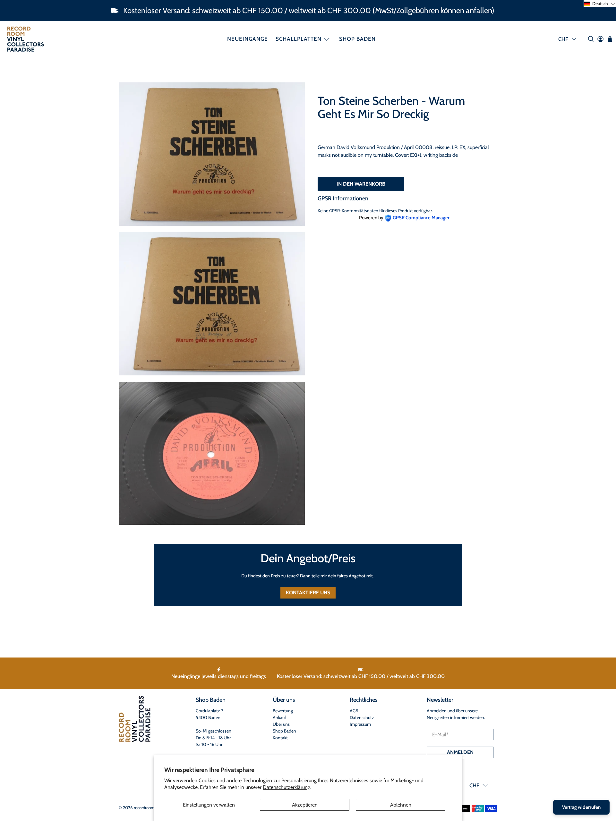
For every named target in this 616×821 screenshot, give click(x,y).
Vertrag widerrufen (581, 807)
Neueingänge (247, 39)
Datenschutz (362, 717)
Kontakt (280, 738)
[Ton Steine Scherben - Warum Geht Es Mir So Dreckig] (212, 154)
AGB (354, 711)
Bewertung (283, 711)
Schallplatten (298, 39)
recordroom (144, 807)
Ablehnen (400, 805)
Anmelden (460, 752)
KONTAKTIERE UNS (308, 593)
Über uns (281, 724)
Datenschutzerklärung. (287, 787)
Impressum (360, 724)
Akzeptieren (305, 805)
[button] (600, 3)
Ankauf (279, 717)
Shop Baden (357, 39)
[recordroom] (25, 39)
